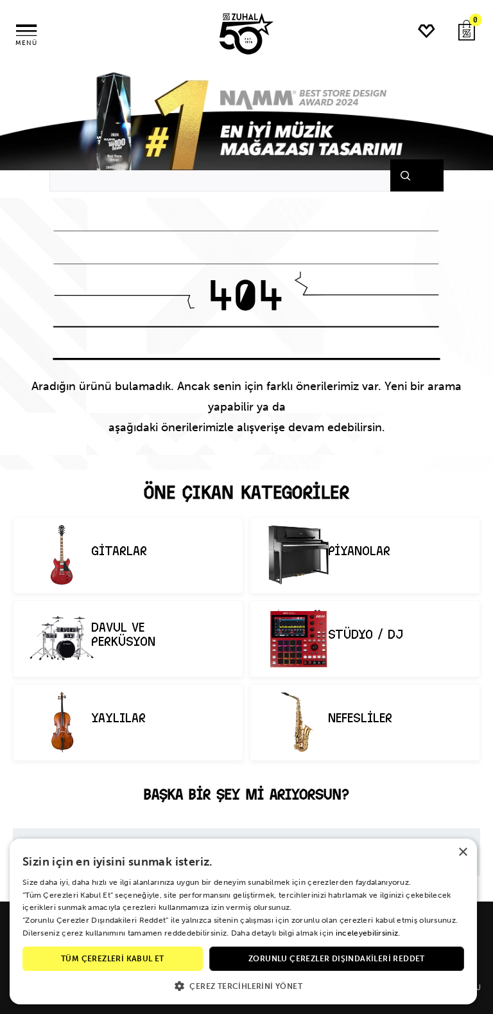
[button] (243, 985)
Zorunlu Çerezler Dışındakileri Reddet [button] (336, 958)
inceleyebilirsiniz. (368, 933)
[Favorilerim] (426, 31)
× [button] (462, 852)
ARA (421, 175)
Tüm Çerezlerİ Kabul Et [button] (112, 958)
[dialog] (243, 921)
